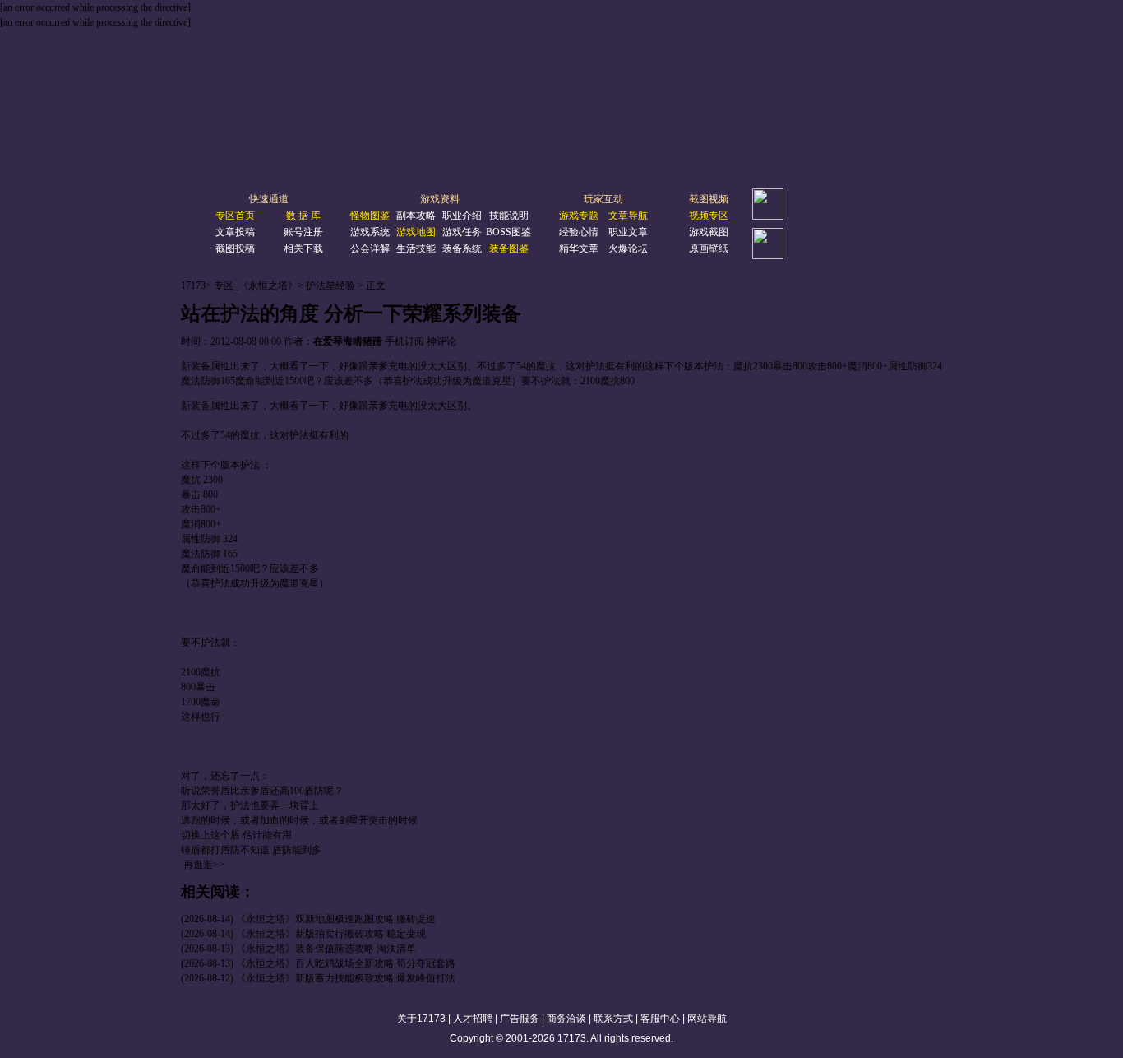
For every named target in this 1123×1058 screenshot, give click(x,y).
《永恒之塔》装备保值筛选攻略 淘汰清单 (326, 948)
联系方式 (613, 1018)
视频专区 (708, 215)
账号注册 (303, 232)
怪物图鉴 (370, 215)
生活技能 (416, 248)
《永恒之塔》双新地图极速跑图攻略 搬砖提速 (336, 919)
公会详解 (370, 248)
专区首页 (235, 215)
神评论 (441, 341)
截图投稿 (235, 248)
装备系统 (462, 248)
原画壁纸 (708, 248)
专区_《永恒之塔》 (256, 285)
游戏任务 (462, 232)
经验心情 (578, 232)
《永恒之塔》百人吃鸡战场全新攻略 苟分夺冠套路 (345, 963)
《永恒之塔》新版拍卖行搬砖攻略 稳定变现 (331, 934)
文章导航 (628, 215)
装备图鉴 (509, 248)
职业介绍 (462, 215)
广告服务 (519, 1018)
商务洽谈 (566, 1018)
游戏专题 (578, 215)
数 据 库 (303, 215)
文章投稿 (235, 232)
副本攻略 (416, 215)
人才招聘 (472, 1018)
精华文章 (578, 248)
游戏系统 (370, 232)
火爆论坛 (628, 248)
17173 (193, 285)
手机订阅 (404, 341)
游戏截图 (708, 232)
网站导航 (707, 1018)
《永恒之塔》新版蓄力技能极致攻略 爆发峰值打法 (345, 978)
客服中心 (660, 1018)
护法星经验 (330, 285)
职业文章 (628, 232)
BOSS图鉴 (508, 232)
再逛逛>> (203, 864)
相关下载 (303, 248)
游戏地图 (416, 232)
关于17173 (421, 1018)
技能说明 (509, 215)
